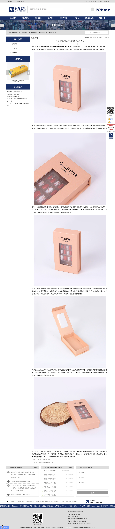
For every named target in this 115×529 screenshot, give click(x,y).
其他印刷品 (63, 18)
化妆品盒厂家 (52, 32)
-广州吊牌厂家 (30, 501)
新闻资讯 (99, 37)
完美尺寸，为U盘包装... (50, 491)
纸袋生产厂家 (26, 32)
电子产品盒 (57, 506)
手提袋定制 (38, 18)
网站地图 (106, 1)
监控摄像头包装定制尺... (50, 479)
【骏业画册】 (10, 1)
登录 (85, 1)
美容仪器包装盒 (89, 18)
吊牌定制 (51, 18)
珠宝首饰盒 (37, 506)
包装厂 (67, 49)
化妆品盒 (44, 506)
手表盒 (77, 18)
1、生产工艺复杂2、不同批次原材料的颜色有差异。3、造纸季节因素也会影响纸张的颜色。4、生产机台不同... (23, 480)
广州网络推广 (68, 527)
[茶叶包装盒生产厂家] (18, 71)
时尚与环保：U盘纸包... (50, 495)
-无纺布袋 (74, 501)
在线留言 (100, 1)
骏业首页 (13, 18)
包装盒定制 (25, 18)
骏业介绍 (102, 18)
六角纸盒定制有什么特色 (43, 459)
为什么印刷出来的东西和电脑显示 (20, 487)
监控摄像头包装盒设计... (50, 475)
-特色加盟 (69, 501)
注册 (89, 1)
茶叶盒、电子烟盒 (67, 506)
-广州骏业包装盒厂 (39, 501)
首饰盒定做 (34, 32)
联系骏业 (112, 506)
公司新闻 (14, 44)
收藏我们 (93, 1)
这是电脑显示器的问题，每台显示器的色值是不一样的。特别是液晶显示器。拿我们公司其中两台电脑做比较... (23, 493)
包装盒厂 (18, 32)
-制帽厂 (63, 501)
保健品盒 (50, 506)
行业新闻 (14, 48)
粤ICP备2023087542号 (52, 527)
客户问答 (14, 52)
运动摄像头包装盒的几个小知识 (45, 462)
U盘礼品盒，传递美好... (50, 487)
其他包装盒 (82, 506)
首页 (94, 37)
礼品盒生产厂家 (43, 32)
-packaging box (57, 501)
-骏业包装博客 (49, 501)
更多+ (35, 467)
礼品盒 (75, 506)
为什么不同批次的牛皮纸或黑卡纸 (20, 473)
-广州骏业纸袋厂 (20, 501)
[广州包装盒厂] (57, 25)
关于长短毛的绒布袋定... (50, 471)
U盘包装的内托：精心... (50, 483)
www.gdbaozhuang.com (85, 523)
